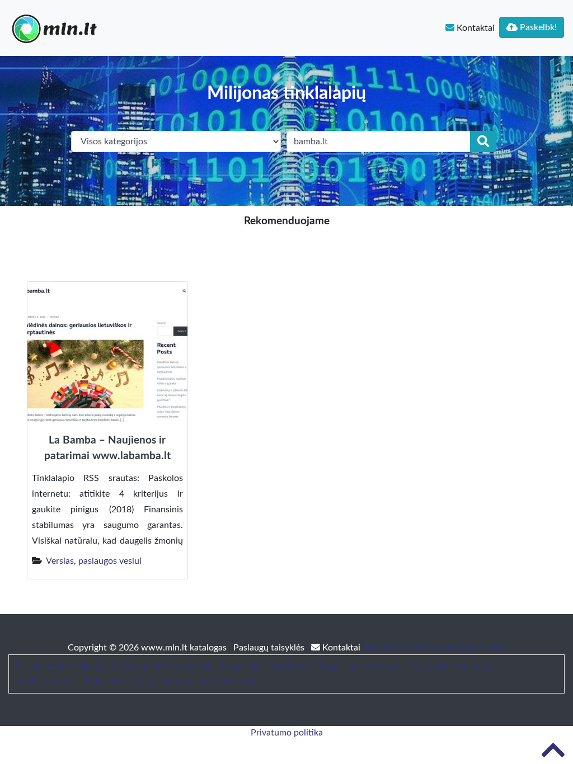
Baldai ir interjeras (120, 680)
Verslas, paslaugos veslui (94, 561)
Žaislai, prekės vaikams (59, 667)
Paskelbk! (537, 27)
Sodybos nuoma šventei (209, 680)
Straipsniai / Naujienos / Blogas (280, 667)
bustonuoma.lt (377, 667)
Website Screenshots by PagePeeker (434, 647)
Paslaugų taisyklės (270, 647)
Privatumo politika (287, 732)
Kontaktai (474, 27)
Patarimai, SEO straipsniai (161, 667)
